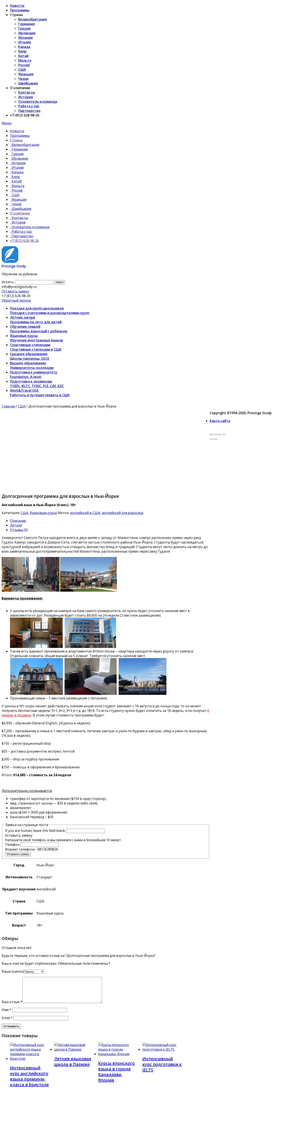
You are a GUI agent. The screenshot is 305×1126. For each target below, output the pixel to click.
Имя (6, 1009)
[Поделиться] (215, 434)
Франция (25, 74)
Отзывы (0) (19, 530)
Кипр (22, 51)
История (25, 97)
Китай (23, 56)
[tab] (110, 520)
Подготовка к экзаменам (37, 383)
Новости (17, 5)
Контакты (26, 92)
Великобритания (32, 19)
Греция (24, 28)
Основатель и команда (37, 101)
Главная (8, 406)
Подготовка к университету (33, 374)
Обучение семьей (38, 328)
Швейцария (28, 83)
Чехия (23, 78)
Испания (25, 37)
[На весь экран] (219, 434)
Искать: (8, 282)
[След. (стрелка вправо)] (215, 439)
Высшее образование (32, 365)
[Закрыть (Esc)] (211, 434)
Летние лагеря (36, 319)
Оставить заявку (15, 291)
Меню (7, 123)
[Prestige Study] (10, 261)
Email (7, 1018)
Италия (24, 42)
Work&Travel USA (40, 392)
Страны (16, 140)
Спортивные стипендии (35, 347)
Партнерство (29, 110)
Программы (19, 10)
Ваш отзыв (12, 1002)
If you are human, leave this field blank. (35, 830)
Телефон (12, 844)
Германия (26, 24)
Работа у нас (28, 106)
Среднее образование (29, 356)
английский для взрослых (122, 512)
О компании (20, 213)
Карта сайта (220, 421)
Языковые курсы (36, 338)
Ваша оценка (12, 971)
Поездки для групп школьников (49, 310)
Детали (16, 525)
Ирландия (26, 33)
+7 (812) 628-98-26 (24, 240)
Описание (18, 520)
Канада (24, 46)
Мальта (24, 60)
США (22, 69)
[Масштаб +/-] (224, 434)
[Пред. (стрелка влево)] (211, 439)
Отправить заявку (18, 854)
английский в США (85, 512)
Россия (24, 65)
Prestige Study (14, 266)
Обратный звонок (16, 300)
